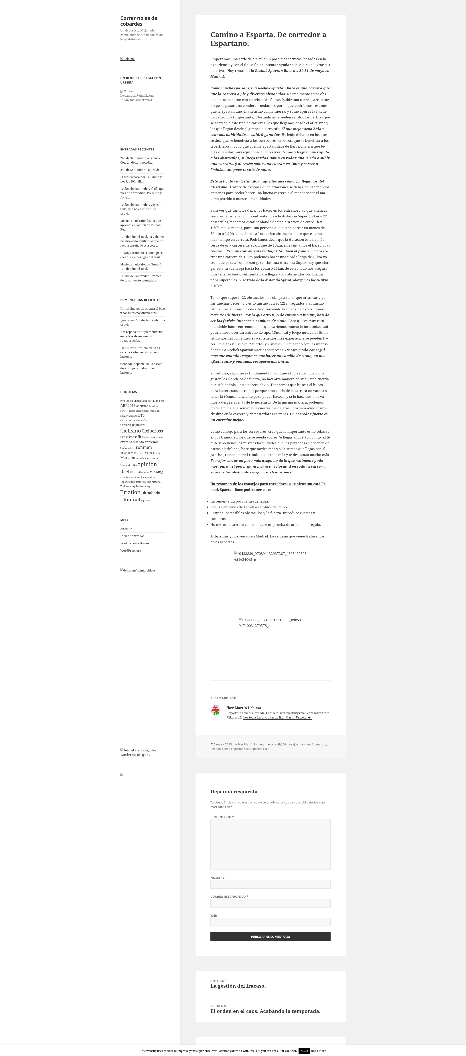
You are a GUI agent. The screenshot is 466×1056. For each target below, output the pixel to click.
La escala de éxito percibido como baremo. (140, 352)
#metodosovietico (131, 400)
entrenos (151, 442)
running (156, 472)
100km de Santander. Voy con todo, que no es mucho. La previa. (140, 209)
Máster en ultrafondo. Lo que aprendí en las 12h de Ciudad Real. (140, 225)
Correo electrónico (229, 897)
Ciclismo (130, 430)
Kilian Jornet (128, 452)
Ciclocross (152, 431)
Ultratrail (130, 499)
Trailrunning (143, 486)
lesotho (148, 452)
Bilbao (132, 411)
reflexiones (143, 472)
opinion (147, 464)
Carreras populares (132, 425)
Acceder (126, 529)
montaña (140, 458)
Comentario (222, 817)
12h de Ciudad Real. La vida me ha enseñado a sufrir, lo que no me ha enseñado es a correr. (142, 241)
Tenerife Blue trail (130, 481)
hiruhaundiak (127, 448)
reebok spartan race (236, 749)
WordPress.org (130, 551)
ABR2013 (128, 405)
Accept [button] (304, 1051)
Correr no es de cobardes (138, 21)
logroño (156, 453)
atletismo (142, 406)
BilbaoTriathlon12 (128, 416)
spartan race (128, 477)
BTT (141, 415)
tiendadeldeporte (132, 364)
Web (213, 916)
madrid (321, 744)
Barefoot (124, 411)
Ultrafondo (150, 492)
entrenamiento (132, 442)
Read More (318, 1051)
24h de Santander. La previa (140, 170)
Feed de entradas (132, 536)
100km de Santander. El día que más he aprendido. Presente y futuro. (142, 193)
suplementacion (146, 477)
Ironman (143, 447)
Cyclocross (148, 437)
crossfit (135, 436)
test (143, 481)
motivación (151, 458)
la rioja (140, 453)
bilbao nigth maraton (147, 410)
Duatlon (159, 437)
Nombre (218, 878)
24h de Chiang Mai (153, 400)
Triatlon (130, 492)
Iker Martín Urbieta (251, 744)
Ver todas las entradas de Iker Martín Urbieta (275, 717)
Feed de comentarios (134, 543)
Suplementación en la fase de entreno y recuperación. (141, 336)
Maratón (127, 457)
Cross (124, 437)
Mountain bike (128, 465)
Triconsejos (290, 744)
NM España (128, 332)
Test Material (154, 481)
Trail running (127, 486)
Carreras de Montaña (133, 420)
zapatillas (145, 500)
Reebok (128, 472)
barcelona (153, 406)
